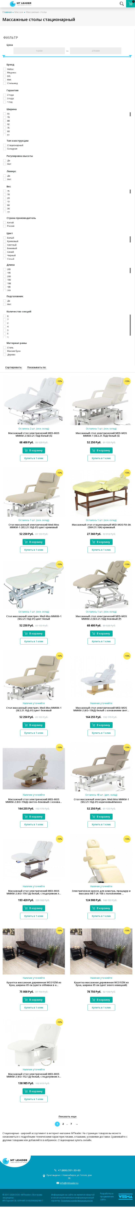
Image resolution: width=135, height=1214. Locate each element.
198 (9, 283)
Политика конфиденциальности (77, 1200)
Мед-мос (11, 72)
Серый (10, 258)
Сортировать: (13, 367)
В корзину (36, 450)
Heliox (10, 69)
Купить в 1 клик (33, 458)
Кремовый (12, 241)
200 (9, 276)
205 (9, 269)
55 (8, 113)
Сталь (10, 347)
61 (8, 134)
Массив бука (13, 350)
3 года (10, 98)
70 (8, 117)
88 (8, 120)
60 (8, 131)
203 (9, 290)
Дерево (11, 354)
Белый (10, 237)
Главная (7, 12)
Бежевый (12, 248)
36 (8, 208)
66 (8, 205)
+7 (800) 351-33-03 (69, 1170)
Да (8, 160)
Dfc (9, 76)
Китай (10, 222)
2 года (10, 94)
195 (9, 272)
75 (8, 127)
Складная (12, 148)
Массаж (18, 12)
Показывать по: (36, 367)
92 (8, 124)
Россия (10, 225)
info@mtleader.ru (69, 1183)
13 (8, 201)
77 (8, 212)
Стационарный (15, 145)
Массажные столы (36, 12)
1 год (9, 101)
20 (8, 198)
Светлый (11, 244)
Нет (9, 163)
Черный (11, 255)
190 (9, 279)
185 (9, 286)
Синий (10, 251)
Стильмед (12, 83)
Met (9, 79)
